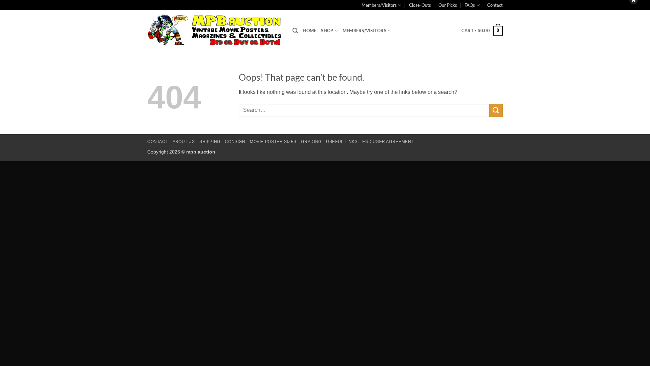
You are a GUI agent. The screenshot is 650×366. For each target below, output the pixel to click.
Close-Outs (420, 5)
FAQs (469, 5)
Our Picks (447, 5)
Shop (327, 30)
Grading (311, 141)
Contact (495, 5)
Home (309, 30)
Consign (235, 141)
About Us (184, 141)
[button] (295, 30)
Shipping (209, 141)
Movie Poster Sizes (273, 141)
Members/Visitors (379, 5)
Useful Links (342, 141)
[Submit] (496, 110)
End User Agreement (388, 141)
